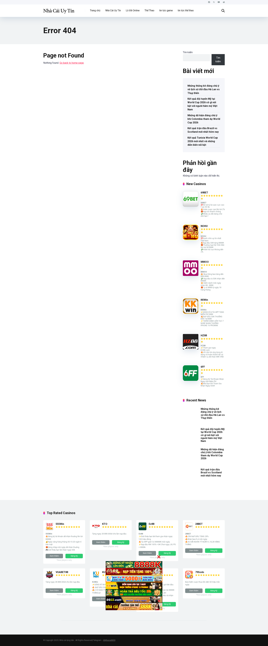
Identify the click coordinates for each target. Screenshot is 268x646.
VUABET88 (62, 572)
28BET (199, 523)
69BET (204, 192)
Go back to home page (72, 62)
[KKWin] (190, 313)
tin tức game (166, 10)
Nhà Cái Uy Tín (113, 10)
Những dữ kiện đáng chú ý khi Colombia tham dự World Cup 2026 (204, 119)
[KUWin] (96, 577)
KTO (104, 523)
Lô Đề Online (133, 10)
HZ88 (204, 335)
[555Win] (49, 529)
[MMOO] (190, 275)
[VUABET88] (49, 577)
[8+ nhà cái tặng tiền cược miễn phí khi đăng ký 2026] (58, 9)
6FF (203, 366)
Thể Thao (149, 10)
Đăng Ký (74, 556)
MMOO (205, 261)
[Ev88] (142, 529)
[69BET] (190, 205)
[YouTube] (219, 2)
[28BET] (189, 529)
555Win (60, 523)
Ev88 (151, 523)
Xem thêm (54, 556)
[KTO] (96, 529)
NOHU (204, 226)
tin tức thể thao (186, 10)
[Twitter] (214, 2)
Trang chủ (95, 10)
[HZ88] (190, 348)
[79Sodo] (189, 577)
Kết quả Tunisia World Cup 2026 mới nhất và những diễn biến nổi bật (203, 141)
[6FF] (190, 379)
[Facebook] (209, 2)
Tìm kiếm (188, 52)
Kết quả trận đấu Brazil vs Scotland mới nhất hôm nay (203, 130)
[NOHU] (190, 239)
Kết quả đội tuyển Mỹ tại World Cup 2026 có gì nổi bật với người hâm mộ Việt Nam (202, 104)
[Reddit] (224, 2)
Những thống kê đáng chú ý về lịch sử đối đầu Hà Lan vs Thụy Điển (204, 89)
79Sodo (199, 572)
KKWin (204, 299)
